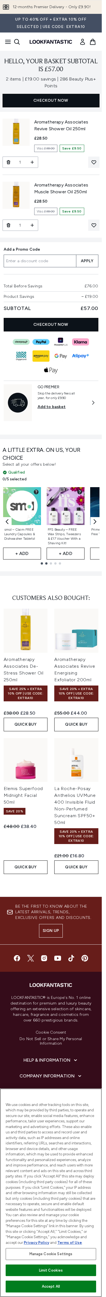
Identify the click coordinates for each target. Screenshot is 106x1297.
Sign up (51, 930)
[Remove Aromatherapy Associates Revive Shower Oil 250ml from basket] (8, 162)
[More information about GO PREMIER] (93, 402)
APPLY (87, 261)
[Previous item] (7, 521)
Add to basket (52, 406)
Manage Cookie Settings (51, 1254)
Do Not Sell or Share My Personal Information (51, 1041)
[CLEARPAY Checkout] (21, 342)
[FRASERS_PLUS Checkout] (61, 342)
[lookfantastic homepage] (51, 41)
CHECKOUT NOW (50, 100)
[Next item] (94, 521)
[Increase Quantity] (32, 162)
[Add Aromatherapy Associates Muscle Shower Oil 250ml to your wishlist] (93, 225)
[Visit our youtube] (57, 958)
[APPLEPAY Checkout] (51, 370)
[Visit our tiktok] (71, 958)
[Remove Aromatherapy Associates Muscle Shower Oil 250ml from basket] (8, 225)
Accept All (51, 1286)
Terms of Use (69, 1242)
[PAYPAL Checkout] (41, 342)
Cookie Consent (51, 1032)
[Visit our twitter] (30, 958)
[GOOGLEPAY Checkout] (61, 356)
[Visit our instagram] (44, 958)
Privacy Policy (36, 1242)
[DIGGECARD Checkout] (21, 356)
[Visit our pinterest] (85, 958)
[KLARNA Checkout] (80, 342)
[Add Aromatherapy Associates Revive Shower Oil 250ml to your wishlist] (93, 162)
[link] (82, 41)
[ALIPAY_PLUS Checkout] (80, 356)
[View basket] (92, 41)
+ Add (22, 553)
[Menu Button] (6, 41)
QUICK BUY (25, 724)
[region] (51, 1192)
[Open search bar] (16, 41)
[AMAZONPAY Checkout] (41, 356)
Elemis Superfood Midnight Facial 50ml (23, 795)
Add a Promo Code (22, 249)
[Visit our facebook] (17, 958)
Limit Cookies (51, 1270)
